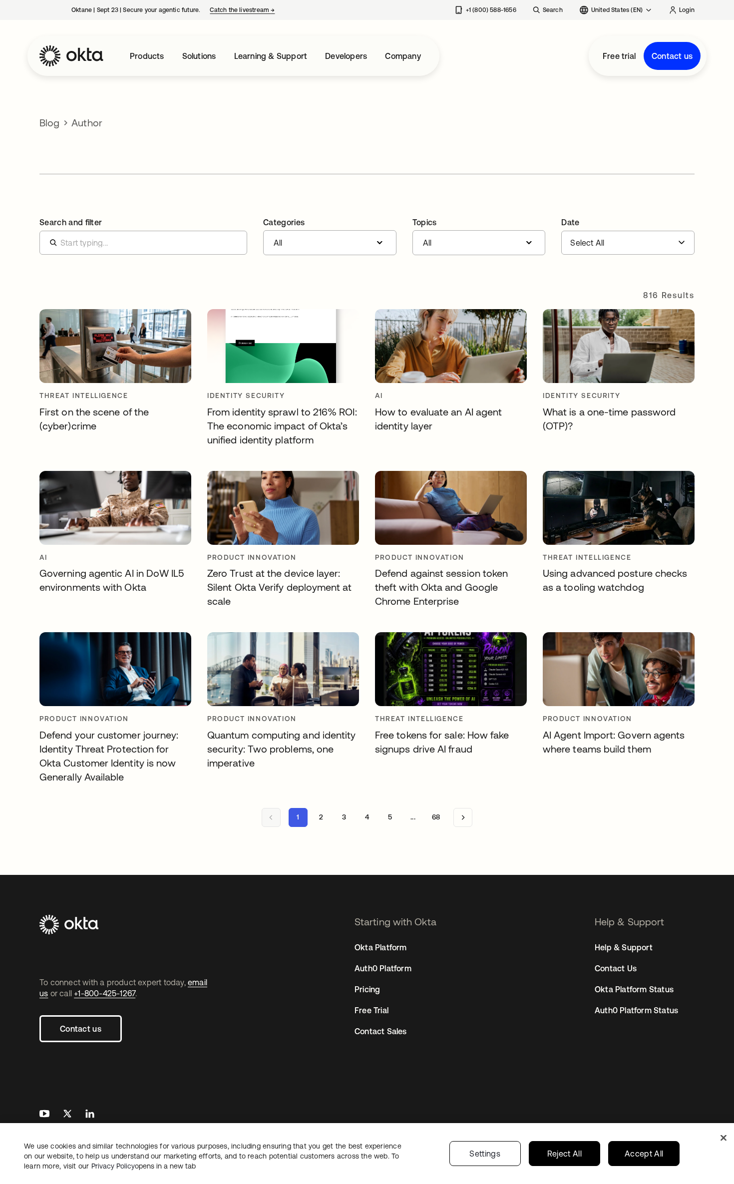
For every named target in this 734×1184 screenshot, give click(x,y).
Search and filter (70, 222)
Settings (484, 1153)
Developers (346, 55)
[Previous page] (271, 817)
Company (402, 55)
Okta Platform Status (634, 989)
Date (570, 222)
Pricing (367, 989)
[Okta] (71, 55)
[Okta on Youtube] (44, 1115)
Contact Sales (381, 1031)
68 (436, 817)
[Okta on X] (67, 1115)
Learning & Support (271, 55)
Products (147, 55)
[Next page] (462, 817)
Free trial (619, 55)
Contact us (672, 55)
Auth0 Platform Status (636, 1010)
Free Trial (371, 1010)
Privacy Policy (143, 1166)
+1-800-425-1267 (104, 993)
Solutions (199, 55)
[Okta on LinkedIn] (90, 1115)
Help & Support (624, 947)
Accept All (644, 1153)
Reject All (564, 1153)
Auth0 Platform (383, 968)
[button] (329, 236)
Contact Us (616, 968)
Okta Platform (381, 947)
